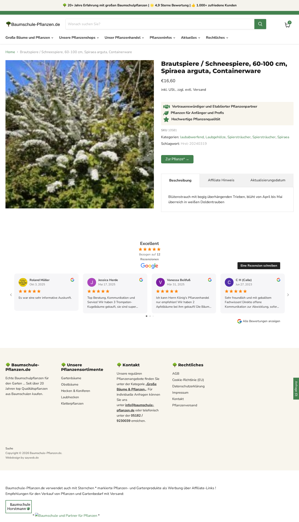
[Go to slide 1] (146, 316)
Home (10, 52)
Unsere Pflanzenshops (77, 37)
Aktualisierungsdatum (267, 180)
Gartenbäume (71, 378)
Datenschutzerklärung (188, 386)
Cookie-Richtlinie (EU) (188, 380)
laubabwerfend (192, 137)
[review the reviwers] (72, 281)
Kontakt (178, 399)
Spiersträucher (239, 137)
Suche (9, 448)
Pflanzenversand (184, 405)
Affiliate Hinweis (221, 180)
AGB (175, 373)
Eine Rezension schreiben (259, 266)
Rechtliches (216, 37)
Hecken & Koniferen (75, 391)
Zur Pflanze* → (177, 159)
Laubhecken (70, 397)
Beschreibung (180, 180)
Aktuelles (189, 37)
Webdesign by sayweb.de (22, 458)
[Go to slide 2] (150, 316)
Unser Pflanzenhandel (123, 37)
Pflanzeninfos (161, 37)
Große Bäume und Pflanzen (28, 37)
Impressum (180, 392)
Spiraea (283, 137)
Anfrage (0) (296, 388)
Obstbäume (69, 384)
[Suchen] (260, 24)
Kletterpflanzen (72, 403)
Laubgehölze (216, 137)
